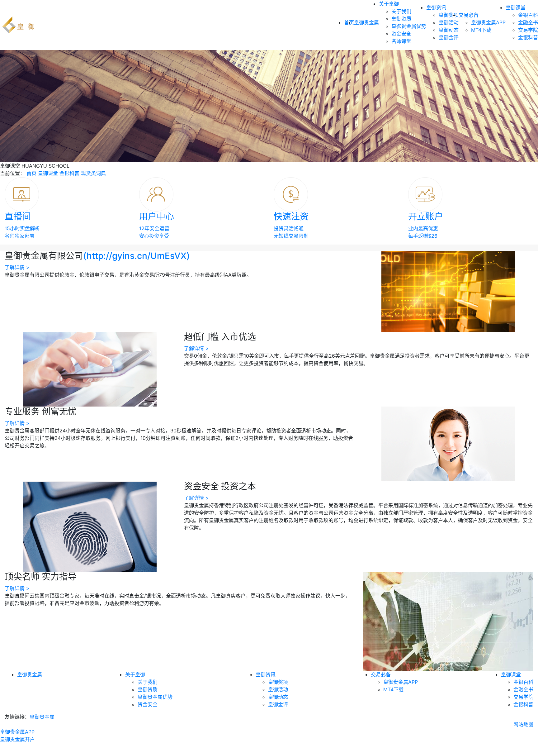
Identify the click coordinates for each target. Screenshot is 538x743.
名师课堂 (401, 41)
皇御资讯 (436, 7)
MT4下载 (481, 30)
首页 (31, 173)
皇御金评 (449, 37)
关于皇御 (389, 4)
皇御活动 (449, 22)
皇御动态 (449, 30)
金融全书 (528, 22)
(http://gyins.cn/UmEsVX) (136, 255)
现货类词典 (93, 173)
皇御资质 (401, 19)
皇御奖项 (449, 15)
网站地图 (523, 724)
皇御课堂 (516, 7)
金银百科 (528, 15)
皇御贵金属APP (488, 22)
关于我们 (401, 11)
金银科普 (528, 37)
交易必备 (469, 15)
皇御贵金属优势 (408, 26)
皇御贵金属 (366, 22)
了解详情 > (17, 267)
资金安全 (401, 34)
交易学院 (528, 30)
